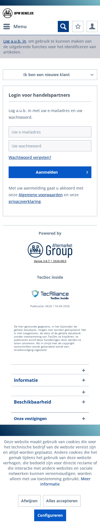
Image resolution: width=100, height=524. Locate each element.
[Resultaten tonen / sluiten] (63, 26)
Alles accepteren (62, 500)
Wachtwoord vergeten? (30, 157)
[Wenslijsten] (77, 26)
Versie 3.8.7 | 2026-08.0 (50, 261)
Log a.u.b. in (14, 41)
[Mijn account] (92, 26)
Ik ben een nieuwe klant (46, 74)
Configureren (50, 515)
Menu (20, 26)
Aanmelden (47, 172)
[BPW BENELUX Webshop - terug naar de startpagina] (18, 13)
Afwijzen (29, 500)
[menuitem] (14, 26)
